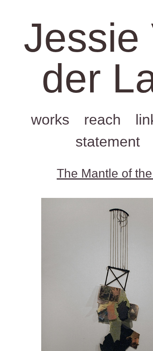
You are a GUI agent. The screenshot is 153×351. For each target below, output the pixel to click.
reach (102, 119)
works (50, 119)
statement (107, 141)
